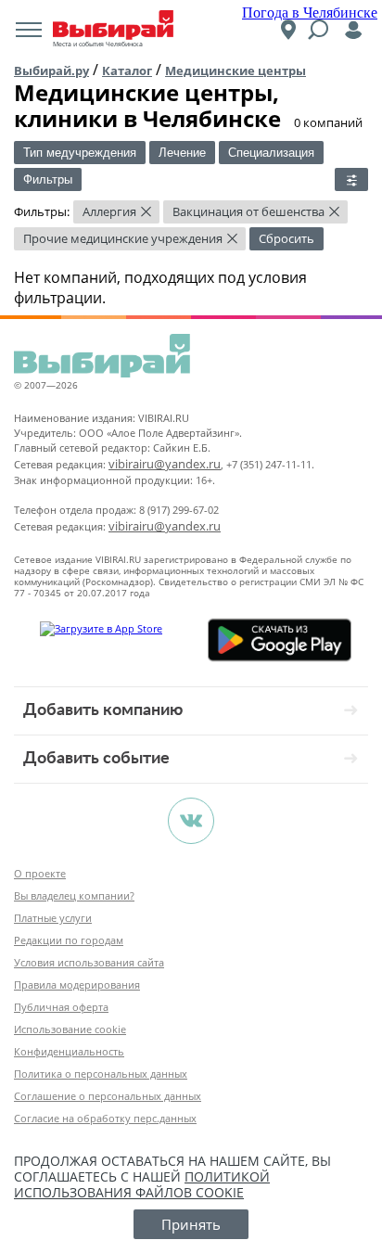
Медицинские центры (235, 70)
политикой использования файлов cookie (142, 1184)
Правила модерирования (77, 984)
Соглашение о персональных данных (107, 1096)
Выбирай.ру (51, 70)
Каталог (127, 70)
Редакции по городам (68, 940)
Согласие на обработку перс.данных (105, 1118)
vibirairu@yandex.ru (164, 463)
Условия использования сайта (89, 962)
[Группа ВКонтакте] (191, 821)
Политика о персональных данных (100, 1073)
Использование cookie (70, 1029)
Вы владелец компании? (74, 895)
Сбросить (286, 238)
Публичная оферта (61, 1007)
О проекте (40, 873)
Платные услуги (53, 918)
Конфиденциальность (69, 1051)
